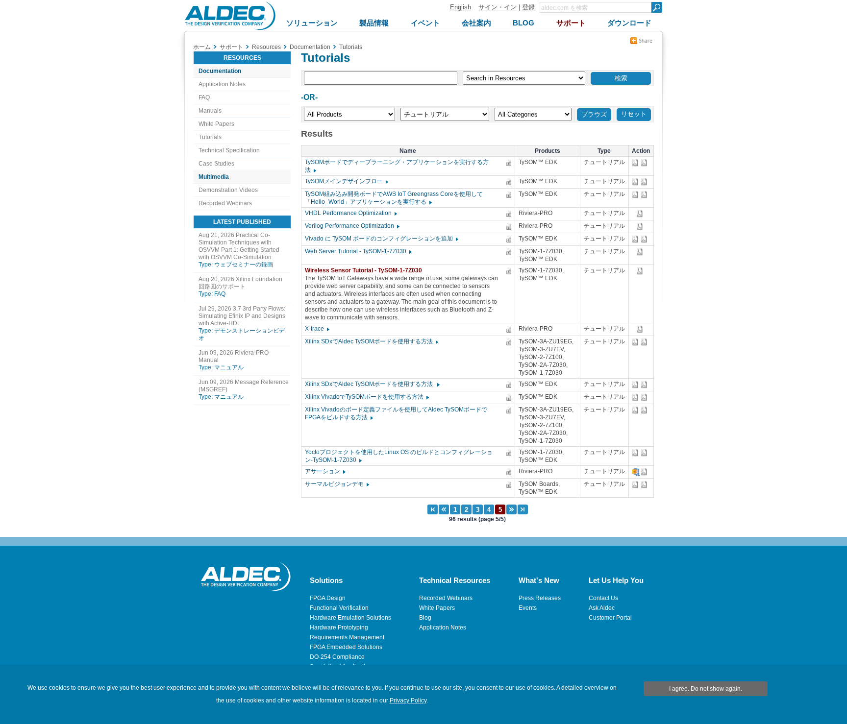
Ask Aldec (602, 607)
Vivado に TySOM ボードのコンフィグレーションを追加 (381, 238)
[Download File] (636, 163)
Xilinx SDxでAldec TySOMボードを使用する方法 (371, 341)
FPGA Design (328, 598)
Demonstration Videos (228, 190)
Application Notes (222, 84)
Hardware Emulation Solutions (350, 617)
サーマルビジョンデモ (336, 484)
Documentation (220, 71)
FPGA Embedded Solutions (346, 647)
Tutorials (210, 137)
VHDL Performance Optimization (350, 213)
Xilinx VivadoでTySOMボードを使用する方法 (366, 396)
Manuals (210, 110)
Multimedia (214, 176)
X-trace (316, 328)
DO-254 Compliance (337, 656)
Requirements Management (347, 637)
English (460, 7)
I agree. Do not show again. (705, 688)
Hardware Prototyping (339, 627)
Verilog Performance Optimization (352, 225)
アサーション (325, 471)
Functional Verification (339, 607)
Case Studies (216, 163)
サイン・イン (497, 7)
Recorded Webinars (225, 203)
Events (528, 607)
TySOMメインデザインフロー (346, 181)
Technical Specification (229, 150)
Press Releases (540, 598)
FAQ (204, 97)
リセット (634, 114)
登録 (528, 7)
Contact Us (603, 598)
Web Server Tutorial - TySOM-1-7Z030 (358, 251)
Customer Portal (610, 617)
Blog (425, 617)
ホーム (202, 47)
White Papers (216, 124)
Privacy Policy (408, 700)
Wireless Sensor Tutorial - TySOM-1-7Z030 (365, 270)
